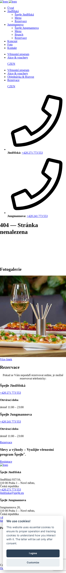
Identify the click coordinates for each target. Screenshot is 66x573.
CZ (9, 63)
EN (13, 63)
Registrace (6, 461)
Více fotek (6, 359)
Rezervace (6, 442)
